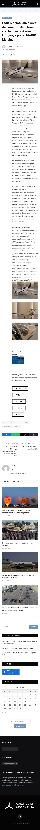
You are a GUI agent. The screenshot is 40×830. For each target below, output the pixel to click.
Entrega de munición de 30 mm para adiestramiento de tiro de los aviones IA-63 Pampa (10, 451)
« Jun (4, 712)
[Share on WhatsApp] (7, 54)
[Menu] (3, 3)
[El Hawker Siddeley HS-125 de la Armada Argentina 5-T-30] (20, 562)
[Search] (37, 3)
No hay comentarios (10, 49)
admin (10, 46)
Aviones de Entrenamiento (12, 423)
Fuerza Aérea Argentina (11, 426)
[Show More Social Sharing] (14, 54)
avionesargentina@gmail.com (13, 785)
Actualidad (7, 17)
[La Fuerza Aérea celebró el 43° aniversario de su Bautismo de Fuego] (20, 595)
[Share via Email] (10, 54)
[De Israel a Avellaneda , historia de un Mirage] (20, 530)
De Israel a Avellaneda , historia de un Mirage (17, 648)
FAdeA (26, 423)
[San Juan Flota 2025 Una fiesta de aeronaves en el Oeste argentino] (20, 497)
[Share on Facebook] (3, 54)
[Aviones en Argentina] (20, 4)
